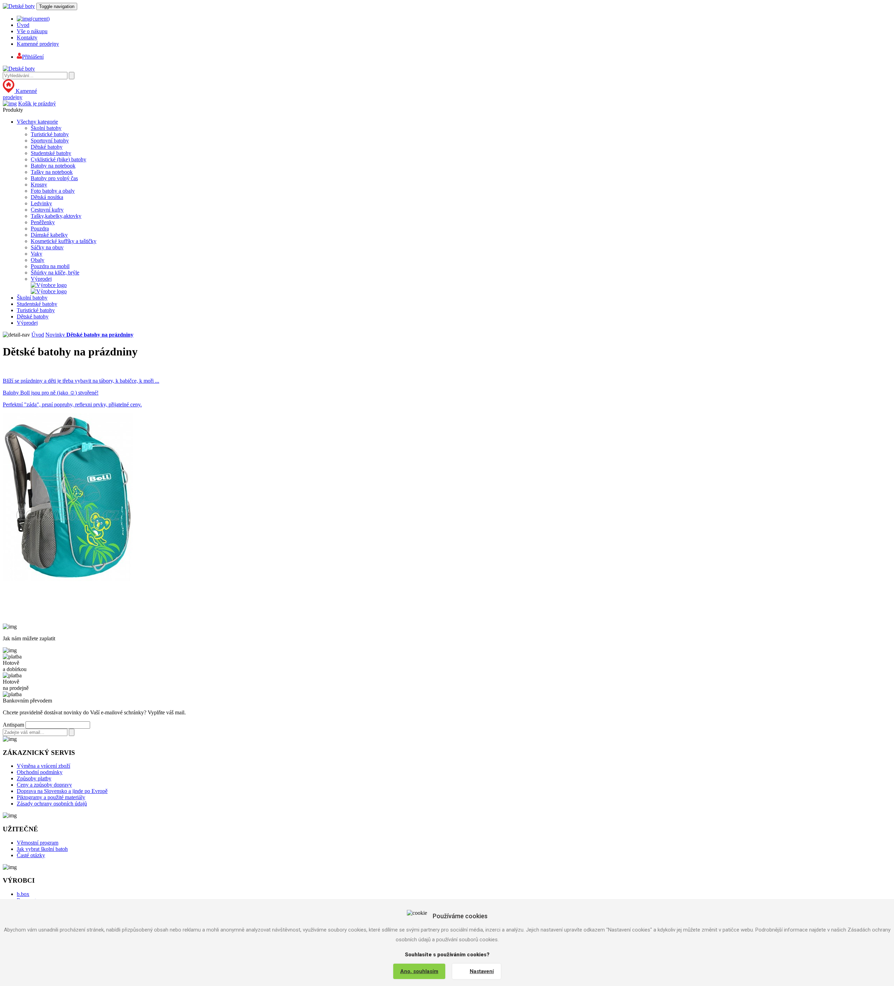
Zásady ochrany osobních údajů (52, 804)
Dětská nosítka (47, 197)
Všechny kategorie (37, 122)
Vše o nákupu (32, 31)
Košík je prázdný (37, 103)
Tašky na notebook (52, 172)
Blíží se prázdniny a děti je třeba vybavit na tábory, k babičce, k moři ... (81, 381)
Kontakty (27, 38)
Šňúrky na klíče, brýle (55, 272)
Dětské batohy (47, 147)
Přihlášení (33, 57)
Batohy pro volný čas (54, 178)
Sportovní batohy (50, 141)
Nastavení (482, 971)
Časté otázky (31, 855)
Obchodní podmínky (40, 772)
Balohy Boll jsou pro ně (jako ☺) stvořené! (50, 393)
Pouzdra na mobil (50, 266)
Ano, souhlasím (419, 971)
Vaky (36, 254)
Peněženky (43, 222)
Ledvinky (41, 203)
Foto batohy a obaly (53, 191)
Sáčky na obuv (47, 247)
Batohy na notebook (53, 166)
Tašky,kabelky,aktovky (56, 216)
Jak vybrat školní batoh (42, 849)
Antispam (13, 725)
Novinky (55, 335)
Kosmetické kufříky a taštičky (63, 241)
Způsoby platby (34, 778)
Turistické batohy (50, 134)
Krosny (39, 184)
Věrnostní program (37, 843)
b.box (23, 894)
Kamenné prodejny (38, 44)
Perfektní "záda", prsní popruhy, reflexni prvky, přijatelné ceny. (72, 404)
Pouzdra (40, 228)
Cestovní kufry (47, 210)
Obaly (37, 260)
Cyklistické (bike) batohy (58, 159)
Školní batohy (46, 128)
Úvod (23, 25)
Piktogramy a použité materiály (51, 797)
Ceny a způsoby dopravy (44, 785)
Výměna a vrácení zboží (43, 766)
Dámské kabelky (49, 235)
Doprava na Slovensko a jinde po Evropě (62, 791)
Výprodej (41, 279)
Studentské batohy (51, 153)
